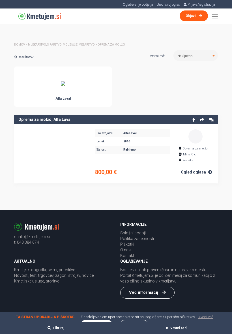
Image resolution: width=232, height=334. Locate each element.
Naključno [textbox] (184, 56)
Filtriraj (58, 328)
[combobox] (195, 55)
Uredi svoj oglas (168, 5)
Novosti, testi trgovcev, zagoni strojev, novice (54, 275)
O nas (125, 250)
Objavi (191, 16)
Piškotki (127, 244)
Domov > (20, 44)
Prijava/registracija (201, 5)
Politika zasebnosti (137, 238)
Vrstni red (177, 328)
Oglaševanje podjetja (138, 5)
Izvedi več (205, 317)
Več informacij (144, 292)
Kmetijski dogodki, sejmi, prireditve (44, 269)
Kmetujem (43, 17)
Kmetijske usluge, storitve (36, 281)
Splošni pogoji (133, 233)
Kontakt (127, 255)
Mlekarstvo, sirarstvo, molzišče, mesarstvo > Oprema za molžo (76, 44)
